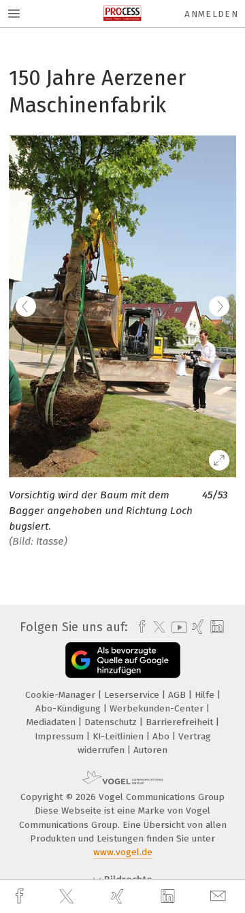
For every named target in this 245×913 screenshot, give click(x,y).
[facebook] (21, 896)
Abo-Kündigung (69, 708)
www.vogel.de (122, 852)
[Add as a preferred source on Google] (122, 660)
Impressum (60, 736)
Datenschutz (112, 722)
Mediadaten (52, 722)
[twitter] (68, 896)
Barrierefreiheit (181, 722)
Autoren (150, 750)
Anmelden (211, 14)
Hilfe (206, 695)
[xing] (119, 896)
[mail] (219, 896)
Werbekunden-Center (158, 708)
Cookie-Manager (61, 695)
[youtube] (177, 627)
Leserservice (133, 695)
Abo (162, 736)
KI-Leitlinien (119, 736)
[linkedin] (169, 897)
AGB (178, 695)
